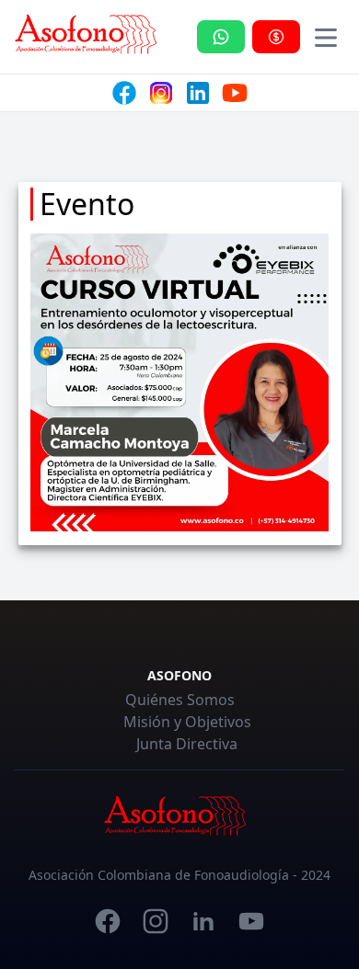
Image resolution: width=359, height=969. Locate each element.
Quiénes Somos (180, 700)
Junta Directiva (186, 744)
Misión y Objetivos (187, 722)
